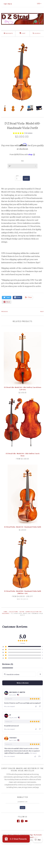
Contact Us (16, 835)
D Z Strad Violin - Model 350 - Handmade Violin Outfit (22, 527)
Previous (4, 311)
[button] (22, 133)
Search (10, 835)
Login (5, 4)
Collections (13, 612)
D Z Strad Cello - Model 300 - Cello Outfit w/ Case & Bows (22, 454)
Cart (23, 33)
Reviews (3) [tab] (7, 664)
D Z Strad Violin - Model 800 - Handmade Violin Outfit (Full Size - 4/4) (22, 592)
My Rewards (38, 835)
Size (22, 161)
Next (42, 311)
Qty (17, 176)
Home (5, 612)
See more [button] (33, 753)
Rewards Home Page (26, 835)
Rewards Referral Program (30, 837)
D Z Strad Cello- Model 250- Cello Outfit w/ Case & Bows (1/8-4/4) (22, 388)
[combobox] (40, 674)
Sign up (10, 4)
